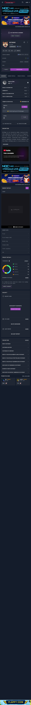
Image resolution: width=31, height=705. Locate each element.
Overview (3, 76)
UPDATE (26, 261)
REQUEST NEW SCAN (15, 309)
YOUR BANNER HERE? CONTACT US (22, 26)
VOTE (25, 117)
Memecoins (13, 46)
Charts (6, 69)
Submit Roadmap (7, 286)
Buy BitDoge (19, 69)
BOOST (25, 107)
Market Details (11, 76)
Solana (19, 46)
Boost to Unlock (16, 36)
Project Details (21, 76)
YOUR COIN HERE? (26, 376)
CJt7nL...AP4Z (24, 54)
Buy (27, 188)
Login (27, 2)
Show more (5, 144)
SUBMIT (27, 277)
